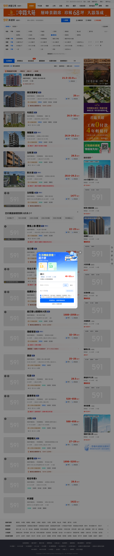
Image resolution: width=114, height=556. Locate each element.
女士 (71, 285)
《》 (53, 295)
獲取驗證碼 (70, 291)
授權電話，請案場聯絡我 (57, 300)
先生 (65, 285)
